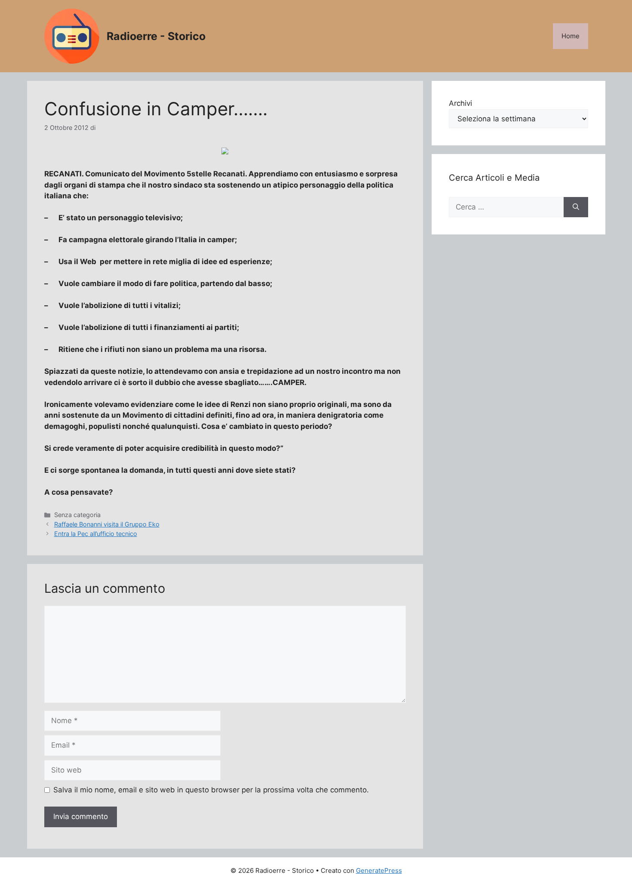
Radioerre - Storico (156, 36)
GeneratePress (379, 870)
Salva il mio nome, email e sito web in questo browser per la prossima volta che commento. (211, 789)
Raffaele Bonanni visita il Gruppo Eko (107, 524)
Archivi (460, 103)
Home (570, 36)
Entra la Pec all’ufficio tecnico (95, 533)
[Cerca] (576, 207)
